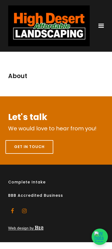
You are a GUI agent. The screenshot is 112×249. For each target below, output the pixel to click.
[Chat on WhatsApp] (100, 237)
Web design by (21, 228)
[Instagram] (24, 211)
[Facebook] (12, 211)
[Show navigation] (100, 26)
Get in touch (29, 146)
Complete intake (27, 182)
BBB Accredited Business (35, 195)
